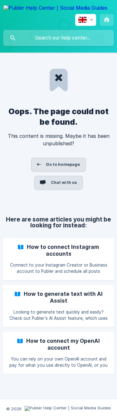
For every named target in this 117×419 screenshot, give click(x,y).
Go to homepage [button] (63, 164)
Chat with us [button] (64, 182)
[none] (55, 9)
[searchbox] (58, 38)
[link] (58, 259)
